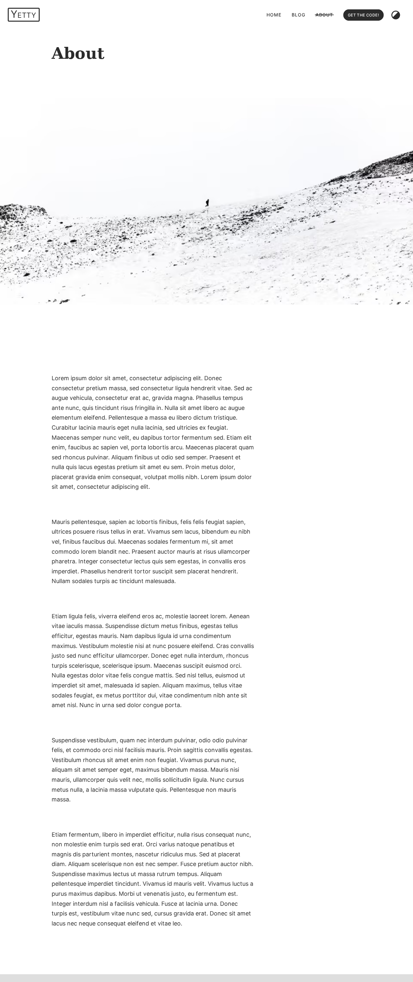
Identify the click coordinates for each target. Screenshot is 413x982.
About (324, 14)
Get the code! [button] (363, 15)
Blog (298, 14)
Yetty (23, 14)
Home (274, 14)
